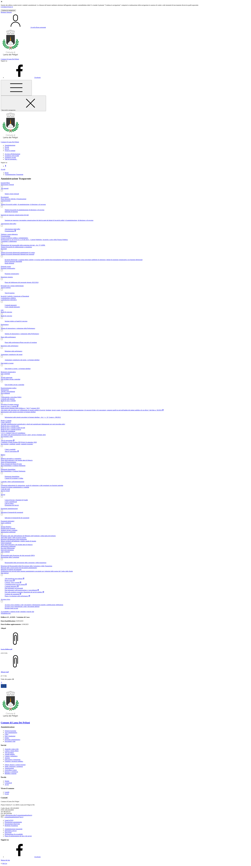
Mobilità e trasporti (10, 773)
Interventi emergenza (7, 550)
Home (7, 173)
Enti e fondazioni (10, 736)
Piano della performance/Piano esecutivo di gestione (21, 342)
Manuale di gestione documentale (11, 569)
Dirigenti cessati (6, 266)
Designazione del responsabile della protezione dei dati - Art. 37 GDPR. (23, 245)
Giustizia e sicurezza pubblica (14, 761)
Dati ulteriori (5, 573)
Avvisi (7, 784)
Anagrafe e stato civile (12, 749)
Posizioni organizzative (8, 268)
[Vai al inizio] (1, 683)
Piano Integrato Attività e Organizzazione (13, 199)
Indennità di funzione (11, 211)
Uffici (6, 734)
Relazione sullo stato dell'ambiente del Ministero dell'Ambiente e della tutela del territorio (28, 536)
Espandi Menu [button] (5, 183)
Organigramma (5, 236)
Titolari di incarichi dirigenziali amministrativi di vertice (18, 252)
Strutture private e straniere (9, 530)
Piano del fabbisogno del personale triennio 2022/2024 (21, 282)
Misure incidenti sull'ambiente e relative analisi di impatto (18, 541)
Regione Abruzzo (6, 12)
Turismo (7, 758)
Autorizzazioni (9, 768)
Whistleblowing (6, 613)
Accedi (3, 169)
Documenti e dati (10, 741)
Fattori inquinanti (6, 543)
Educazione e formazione (12, 759)
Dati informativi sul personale (14, 588)
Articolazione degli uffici (8, 223)
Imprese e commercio (11, 772)
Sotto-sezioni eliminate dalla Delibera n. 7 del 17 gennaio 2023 (20, 408)
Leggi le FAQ (9, 820)
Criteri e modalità (10, 449)
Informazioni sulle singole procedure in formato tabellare (18, 412)
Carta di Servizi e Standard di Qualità (16, 500)
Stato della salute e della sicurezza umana (13, 537)
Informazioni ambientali (8, 532)
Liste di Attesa (9, 503)
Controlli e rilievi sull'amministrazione (12, 481)
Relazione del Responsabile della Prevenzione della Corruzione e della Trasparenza (26, 566)
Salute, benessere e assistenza (14, 766)
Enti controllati (5, 374)
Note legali (8, 832)
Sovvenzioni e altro (7, 436)
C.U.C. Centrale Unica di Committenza (13, 433)
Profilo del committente (8, 431)
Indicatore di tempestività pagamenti (12, 512)
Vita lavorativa (9, 752)
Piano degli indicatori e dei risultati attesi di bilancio (17, 460)
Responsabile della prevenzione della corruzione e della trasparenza (25, 562)
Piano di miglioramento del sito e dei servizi (18, 836)
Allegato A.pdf (5, 672)
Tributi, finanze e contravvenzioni (15, 765)
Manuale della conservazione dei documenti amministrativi (19, 568)
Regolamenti (5, 197)
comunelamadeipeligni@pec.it (14, 817)
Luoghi (7, 792)
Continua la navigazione (8, 10)
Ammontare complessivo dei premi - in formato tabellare (22, 360)
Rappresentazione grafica (8, 388)
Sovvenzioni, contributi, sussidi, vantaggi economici (17, 444)
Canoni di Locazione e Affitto (14, 478)
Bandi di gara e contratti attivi (10, 426)
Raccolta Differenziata (8, 548)
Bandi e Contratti (6, 420)
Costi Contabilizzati (11, 502)
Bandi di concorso (6, 312)
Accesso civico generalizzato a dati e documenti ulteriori (22, 606)
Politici (7, 738)
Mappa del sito (5, 860)
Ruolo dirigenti (9, 263)
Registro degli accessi (11, 608)
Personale (4, 249)
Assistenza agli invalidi (12, 156)
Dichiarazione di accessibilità (14, 834)
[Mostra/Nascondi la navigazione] (16, 88)
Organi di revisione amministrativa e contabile (15, 487)
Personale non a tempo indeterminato (12, 286)
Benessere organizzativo (8, 372)
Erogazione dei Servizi (12, 505)
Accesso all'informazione (12, 154)
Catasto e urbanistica (11, 756)
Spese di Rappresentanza (8, 462)
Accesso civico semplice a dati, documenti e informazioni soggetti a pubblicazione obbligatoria (34, 605)
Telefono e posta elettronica (9, 234)
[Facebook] (5, 166)
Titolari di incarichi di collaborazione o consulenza (16, 247)
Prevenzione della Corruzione (10, 557)
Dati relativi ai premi (7, 363)
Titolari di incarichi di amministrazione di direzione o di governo (24, 210)
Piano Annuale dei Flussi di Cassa (11, 464)
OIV (2, 310)
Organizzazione (5, 200)
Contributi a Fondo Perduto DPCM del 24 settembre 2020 (19, 442)
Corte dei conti (5, 489)
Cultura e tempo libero (12, 751)
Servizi (3, 494)
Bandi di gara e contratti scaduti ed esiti (13, 427)
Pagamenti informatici (7, 521)
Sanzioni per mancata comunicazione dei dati (15, 215)
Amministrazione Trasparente (14, 174)
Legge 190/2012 (6, 422)
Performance (5, 324)
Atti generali (4, 188)
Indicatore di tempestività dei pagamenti (17, 518)
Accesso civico (5, 599)
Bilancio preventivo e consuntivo (11, 458)
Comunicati (8, 783)
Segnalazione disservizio (12, 824)
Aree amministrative (11, 732)
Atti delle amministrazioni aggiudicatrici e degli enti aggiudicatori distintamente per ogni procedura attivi (33, 424)
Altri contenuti (5, 551)
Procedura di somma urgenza (10, 404)
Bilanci (3, 455)
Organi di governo (10, 731)
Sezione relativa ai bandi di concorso (16, 321)
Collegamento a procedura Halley (11, 397)
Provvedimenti (5, 393)
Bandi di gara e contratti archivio (11, 429)
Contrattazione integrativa (9, 300)
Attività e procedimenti (8, 391)
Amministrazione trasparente (13, 829)
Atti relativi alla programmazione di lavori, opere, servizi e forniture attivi (23, 435)
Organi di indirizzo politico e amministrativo (14, 238)
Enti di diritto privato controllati (10, 379)
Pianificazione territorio (8, 528)
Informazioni (5, 390)
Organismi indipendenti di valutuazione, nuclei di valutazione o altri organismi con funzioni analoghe (32, 485)
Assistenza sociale (10, 157)
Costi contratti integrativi (12, 307)
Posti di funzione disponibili (13, 261)
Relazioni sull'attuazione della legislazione (14, 539)
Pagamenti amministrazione (9, 508)
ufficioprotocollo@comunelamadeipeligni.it (18, 815)
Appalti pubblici (10, 754)
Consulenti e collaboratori (9, 241)
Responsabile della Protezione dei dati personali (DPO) (18, 555)
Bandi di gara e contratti (8, 400)
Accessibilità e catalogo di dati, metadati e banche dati (17, 611)
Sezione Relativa (6, 527)
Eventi (7, 794)
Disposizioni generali (7, 184)
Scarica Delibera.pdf (6, 649)
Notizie (7, 781)
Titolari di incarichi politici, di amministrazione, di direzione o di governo (23, 204)
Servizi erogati (5, 491)
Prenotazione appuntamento (13, 822)
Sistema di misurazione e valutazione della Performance (18, 328)
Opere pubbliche (6, 523)
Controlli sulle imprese (8, 399)
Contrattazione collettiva (8, 298)
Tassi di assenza (6, 287)
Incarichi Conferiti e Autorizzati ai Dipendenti (15, 296)
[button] (10, 145)
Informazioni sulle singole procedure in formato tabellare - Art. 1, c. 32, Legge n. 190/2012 (33, 417)
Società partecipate (6, 377)
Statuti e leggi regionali (12, 194)
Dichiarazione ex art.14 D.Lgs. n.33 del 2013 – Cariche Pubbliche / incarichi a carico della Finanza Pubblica (34, 239)
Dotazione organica (7, 277)
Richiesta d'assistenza (11, 825)
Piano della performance (8, 337)
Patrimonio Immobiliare (8, 469)
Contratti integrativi (11, 305)
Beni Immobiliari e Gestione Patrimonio (13, 465)
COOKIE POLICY (7, 7)
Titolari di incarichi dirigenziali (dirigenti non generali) (17, 254)
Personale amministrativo (12, 739)
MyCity (4, 863)
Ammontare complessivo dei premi (11, 354)
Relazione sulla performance (9, 346)
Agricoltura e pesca (11, 770)
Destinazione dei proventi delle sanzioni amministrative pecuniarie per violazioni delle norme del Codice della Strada (37, 571)
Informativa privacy (11, 831)
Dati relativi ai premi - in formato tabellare (18, 368)
